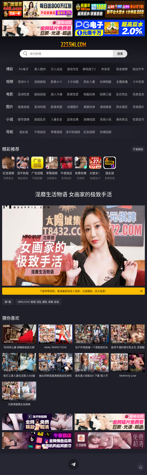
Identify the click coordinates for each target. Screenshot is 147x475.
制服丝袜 (89, 94)
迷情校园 (89, 119)
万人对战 (56, 69)
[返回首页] (140, 467)
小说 (9, 119)
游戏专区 (73, 69)
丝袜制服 (105, 82)
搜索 (120, 54)
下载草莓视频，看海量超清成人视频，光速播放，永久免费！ (73, 291)
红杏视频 (89, 132)
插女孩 (23, 132)
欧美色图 (56, 107)
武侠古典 (73, 119)
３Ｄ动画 (73, 82)
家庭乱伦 (40, 119)
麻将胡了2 (89, 69)
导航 (9, 131)
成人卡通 (56, 94)
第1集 (8, 301)
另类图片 (138, 107)
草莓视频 (56, 132)
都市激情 (23, 119)
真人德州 (40, 69)
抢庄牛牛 (138, 69)
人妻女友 (56, 119)
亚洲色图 (40, 107)
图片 (9, 106)
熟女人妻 (89, 82)
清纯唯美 (105, 107)
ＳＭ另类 (138, 82)
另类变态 (138, 94)
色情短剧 (105, 132)
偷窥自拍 (23, 107)
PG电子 (24, 69)
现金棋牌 (122, 69)
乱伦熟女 (122, 94)
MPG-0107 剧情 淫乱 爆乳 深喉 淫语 (38, 301)
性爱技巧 (138, 119)
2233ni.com (73, 44)
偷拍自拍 (40, 94)
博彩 (9, 69)
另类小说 (105, 119)
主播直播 (122, 82)
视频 (9, 81)
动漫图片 (73, 107)
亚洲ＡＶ (23, 82)
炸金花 (105, 69)
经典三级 (105, 94)
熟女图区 (122, 107)
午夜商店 (40, 132)
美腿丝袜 (89, 107)
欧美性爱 (73, 94)
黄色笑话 (122, 119)
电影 (9, 94)
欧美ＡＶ (56, 82)
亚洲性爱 (23, 94)
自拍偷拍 (40, 82)
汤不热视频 (73, 132)
